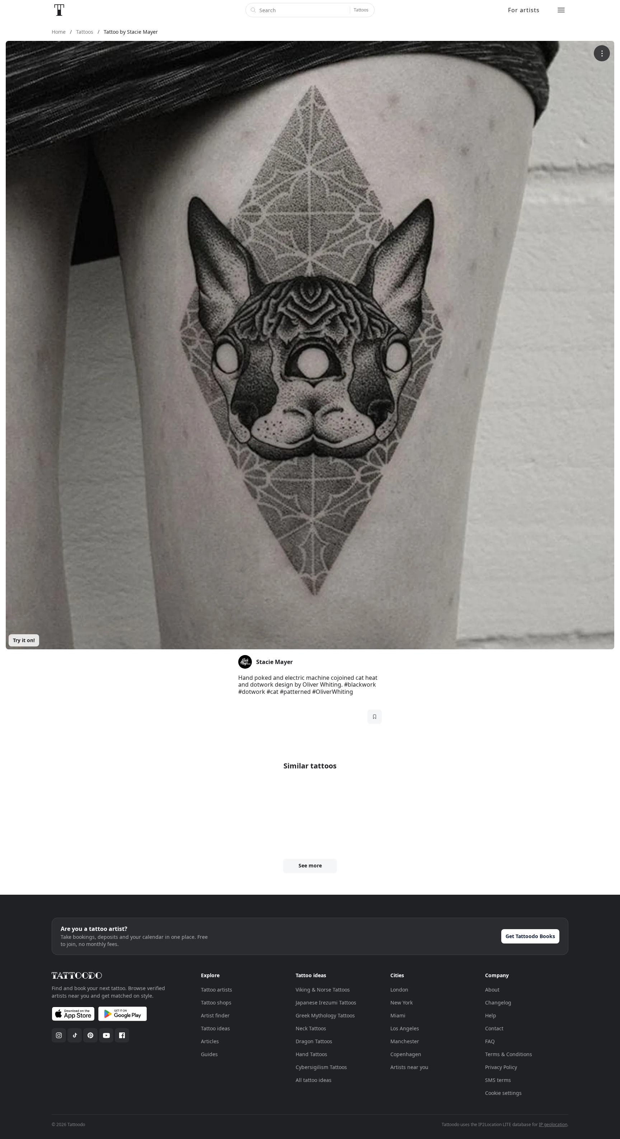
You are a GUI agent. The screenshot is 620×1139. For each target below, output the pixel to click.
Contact (494, 1028)
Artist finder (215, 1015)
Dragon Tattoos (314, 1041)
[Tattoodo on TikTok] (74, 1035)
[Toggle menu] (561, 10)
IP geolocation (553, 1124)
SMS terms (498, 1080)
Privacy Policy (501, 1067)
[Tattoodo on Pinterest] (90, 1035)
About (492, 989)
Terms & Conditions (508, 1054)
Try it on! (24, 640)
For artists (524, 10)
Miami (397, 1015)
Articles (210, 1041)
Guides (209, 1054)
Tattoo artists (216, 989)
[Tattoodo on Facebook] (122, 1035)
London (399, 989)
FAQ (490, 1041)
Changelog (498, 1002)
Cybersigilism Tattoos (321, 1067)
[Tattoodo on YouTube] (106, 1035)
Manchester (404, 1041)
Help (490, 1015)
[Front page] (59, 10)
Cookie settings (503, 1092)
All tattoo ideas (314, 1080)
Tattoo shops (216, 1002)
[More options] (602, 53)
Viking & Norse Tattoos (323, 989)
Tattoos (361, 10)
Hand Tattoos (311, 1054)
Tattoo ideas (215, 1028)
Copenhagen (405, 1054)
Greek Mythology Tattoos (325, 1015)
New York (401, 1002)
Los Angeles (404, 1028)
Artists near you (409, 1067)
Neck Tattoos (311, 1028)
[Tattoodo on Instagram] (59, 1035)
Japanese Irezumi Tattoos (326, 1002)
